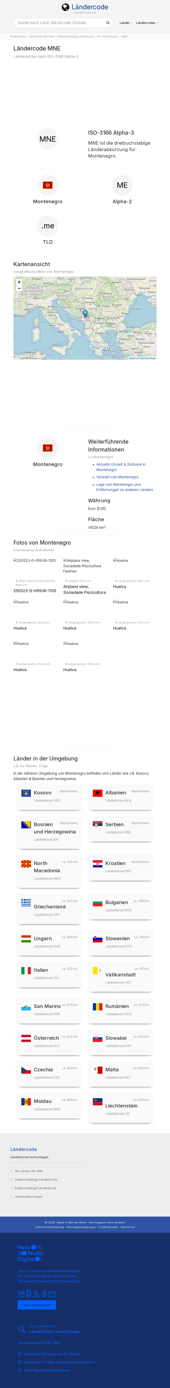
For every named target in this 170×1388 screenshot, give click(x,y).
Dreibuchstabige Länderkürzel (35, 1188)
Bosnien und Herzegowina (55, 831)
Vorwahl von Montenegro (117, 477)
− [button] (19, 288)
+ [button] (19, 282)
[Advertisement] (85, 93)
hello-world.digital (37, 1305)
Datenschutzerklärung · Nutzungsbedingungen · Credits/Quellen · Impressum (85, 1227)
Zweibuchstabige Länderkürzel (36, 1179)
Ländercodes (145, 23)
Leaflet (132, 358)
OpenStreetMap (147, 358)
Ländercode (90, 7)
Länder (125, 23)
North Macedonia (47, 870)
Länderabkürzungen (28, 1196)
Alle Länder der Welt (28, 1171)
